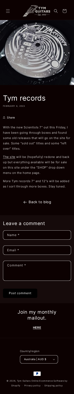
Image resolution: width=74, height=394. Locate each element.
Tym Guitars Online (28, 380)
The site (9, 157)
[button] (8, 11)
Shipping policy (53, 385)
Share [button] (11, 117)
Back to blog (40, 202)
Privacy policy (32, 385)
